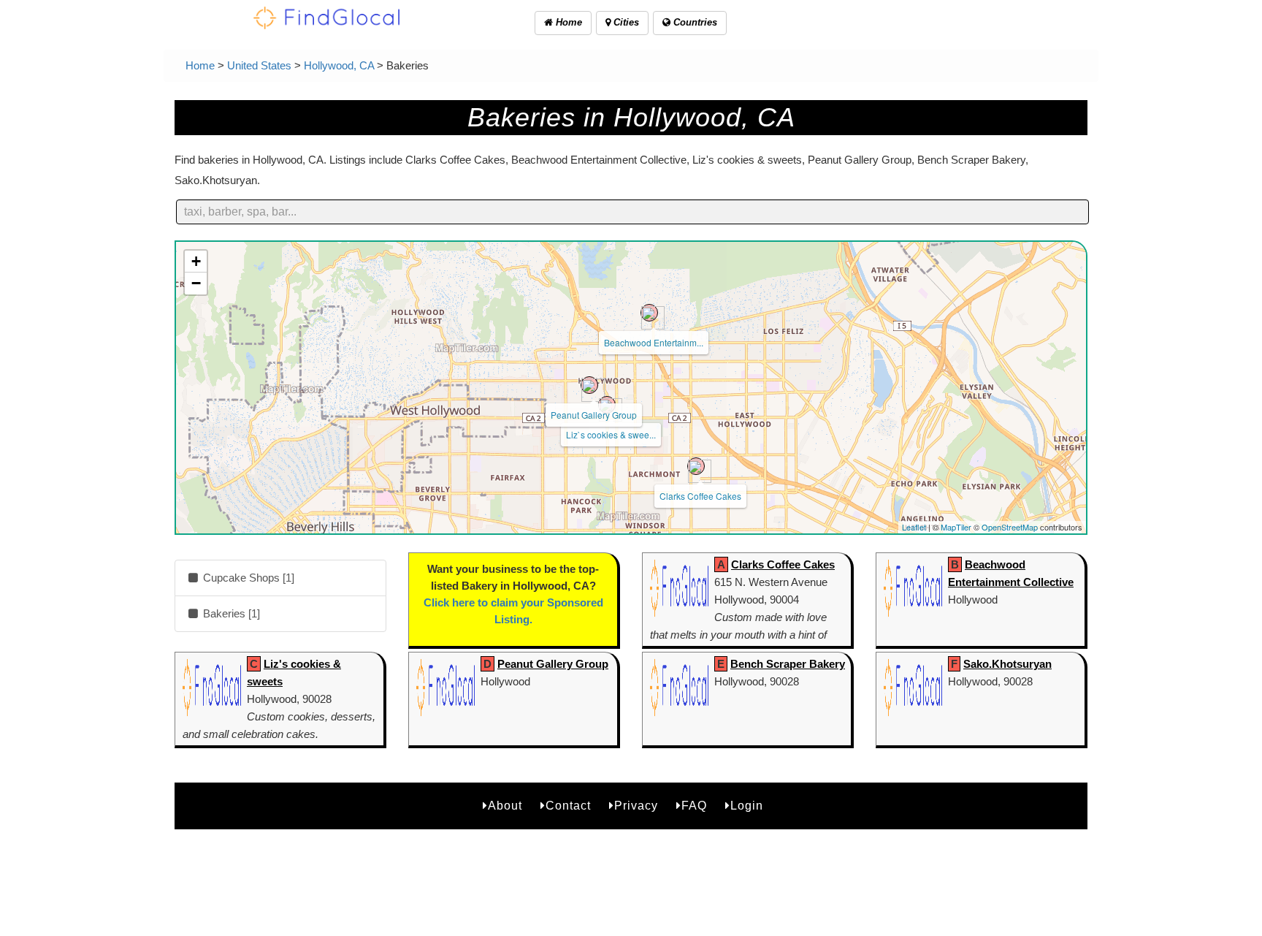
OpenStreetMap (1010, 527)
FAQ (694, 805)
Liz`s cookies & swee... (611, 434)
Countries (693, 22)
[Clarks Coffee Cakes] (696, 466)
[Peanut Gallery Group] (589, 385)
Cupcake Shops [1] (247, 577)
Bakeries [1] (230, 613)
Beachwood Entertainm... (653, 342)
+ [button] (196, 261)
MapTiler (956, 527)
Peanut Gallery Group (594, 414)
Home (567, 22)
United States (259, 65)
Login (746, 805)
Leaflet (914, 527)
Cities (625, 22)
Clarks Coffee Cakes (700, 496)
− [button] (196, 283)
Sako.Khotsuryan (1007, 664)
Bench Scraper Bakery (787, 664)
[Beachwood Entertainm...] (649, 312)
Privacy (636, 805)
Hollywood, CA (339, 65)
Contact (568, 805)
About (505, 805)
